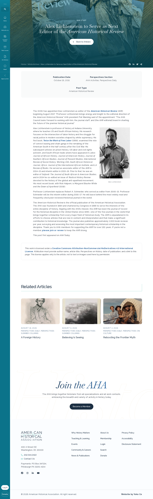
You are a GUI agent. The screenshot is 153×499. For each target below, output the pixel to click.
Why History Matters (80, 433)
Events (74, 444)
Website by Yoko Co (131, 494)
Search (103, 450)
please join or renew (53, 230)
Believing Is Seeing (73, 337)
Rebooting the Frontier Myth (119, 337)
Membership (106, 438)
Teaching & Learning (80, 438)
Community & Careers (81, 450)
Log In (5, 487)
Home (23, 64)
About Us (104, 433)
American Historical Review (104, 111)
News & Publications (80, 456)
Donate (5, 494)
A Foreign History (31, 337)
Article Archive (33, 64)
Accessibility (127, 438)
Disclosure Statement (131, 444)
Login (102, 444)
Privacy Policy (128, 433)
